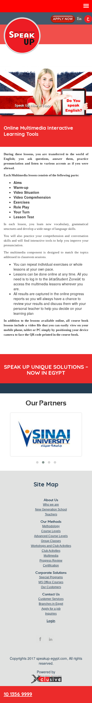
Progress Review (50, 560)
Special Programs (51, 577)
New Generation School (51, 509)
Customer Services (51, 599)
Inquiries (51, 613)
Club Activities (51, 550)
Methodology (51, 526)
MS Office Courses (51, 582)
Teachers (51, 514)
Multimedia (51, 555)
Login (51, 621)
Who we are (51, 504)
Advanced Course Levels (51, 536)
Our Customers (51, 587)
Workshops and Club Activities (51, 546)
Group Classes (51, 541)
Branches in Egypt (51, 604)
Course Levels (51, 531)
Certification (51, 565)
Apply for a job (51, 608)
